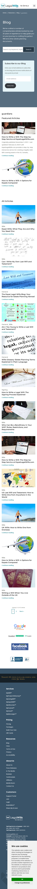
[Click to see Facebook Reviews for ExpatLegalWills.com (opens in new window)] (19, 647)
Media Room (10, 783)
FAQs (8, 746)
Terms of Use (10, 749)
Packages (9, 727)
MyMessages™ (11, 714)
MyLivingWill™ (11, 699)
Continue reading (8, 155)
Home (4, 13)
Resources (11, 13)
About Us (10, 761)
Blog (18, 13)
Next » (22, 611)
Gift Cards (9, 733)
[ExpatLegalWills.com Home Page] (15, 6)
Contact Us (10, 786)
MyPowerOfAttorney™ (13, 696)
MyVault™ (9, 711)
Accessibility (10, 755)
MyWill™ (9, 693)
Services (10, 689)
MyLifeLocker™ (11, 705)
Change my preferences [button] (22, 882)
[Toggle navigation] (34, 5)
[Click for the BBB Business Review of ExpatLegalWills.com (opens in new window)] (20, 659)
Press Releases (11, 768)
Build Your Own (11, 730)
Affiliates (9, 780)
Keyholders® (10, 805)
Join (7, 799)
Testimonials (10, 777)
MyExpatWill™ (10, 702)
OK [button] (22, 879)
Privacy (8, 752)
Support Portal (11, 796)
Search (28, 49)
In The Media (10, 771)
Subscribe (10, 85)
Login (8, 802)
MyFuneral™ (10, 708)
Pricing (9, 720)
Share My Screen (12, 808)
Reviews (9, 774)
